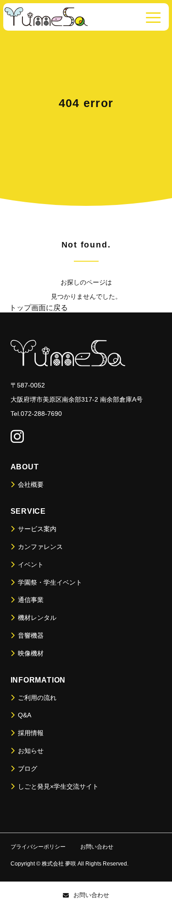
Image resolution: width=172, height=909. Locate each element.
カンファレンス (39, 546)
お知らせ (30, 750)
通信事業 (30, 599)
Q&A (23, 715)
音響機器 (30, 635)
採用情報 (30, 733)
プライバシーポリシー (38, 847)
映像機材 (30, 653)
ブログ (26, 768)
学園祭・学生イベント (49, 582)
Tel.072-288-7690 (36, 413)
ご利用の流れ (36, 697)
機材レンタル (36, 617)
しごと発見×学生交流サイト (57, 786)
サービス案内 (36, 528)
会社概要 (30, 484)
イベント (30, 564)
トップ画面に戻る (38, 308)
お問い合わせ (91, 895)
